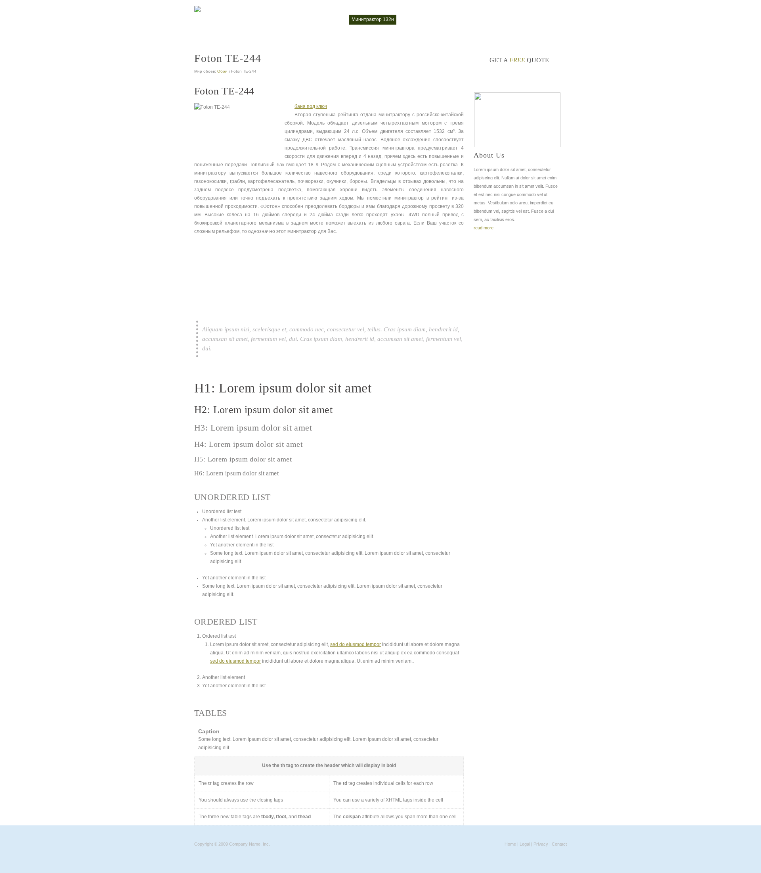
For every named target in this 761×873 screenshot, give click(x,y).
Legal (525, 844)
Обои (222, 71)
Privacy (540, 844)
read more (483, 227)
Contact (559, 844)
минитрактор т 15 (422, 19)
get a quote (519, 60)
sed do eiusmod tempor (355, 644)
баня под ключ (310, 106)
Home (510, 844)
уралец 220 (550, 19)
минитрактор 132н (373, 19)
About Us (489, 155)
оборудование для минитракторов (489, 19)
